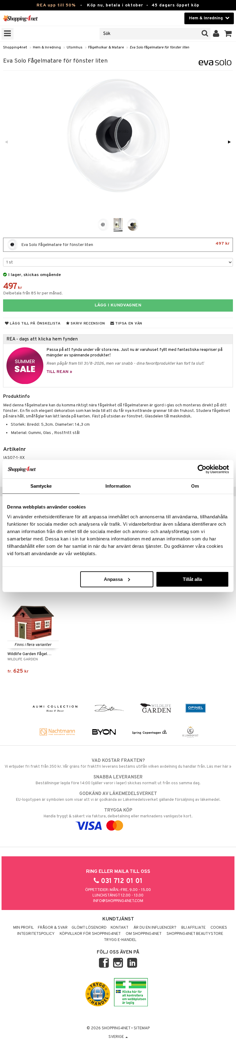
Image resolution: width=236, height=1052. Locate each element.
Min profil (23, 927)
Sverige (116, 1037)
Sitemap (142, 1028)
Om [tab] (195, 486)
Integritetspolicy (36, 933)
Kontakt (119, 927)
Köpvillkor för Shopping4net (90, 933)
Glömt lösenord (89, 927)
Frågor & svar (53, 927)
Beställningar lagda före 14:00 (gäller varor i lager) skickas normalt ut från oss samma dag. (118, 780)
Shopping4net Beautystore (195, 933)
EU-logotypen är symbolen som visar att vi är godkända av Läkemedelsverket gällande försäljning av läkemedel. (118, 796)
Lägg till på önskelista (35, 323)
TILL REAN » (59, 371)
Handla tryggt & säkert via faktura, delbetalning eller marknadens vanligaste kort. (118, 813)
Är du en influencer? (154, 927)
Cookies (218, 927)
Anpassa (113, 579)
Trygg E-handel (120, 940)
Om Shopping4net (144, 933)
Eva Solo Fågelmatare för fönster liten (159, 47)
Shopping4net (15, 47)
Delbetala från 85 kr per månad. (33, 293)
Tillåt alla (192, 579)
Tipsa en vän (128, 323)
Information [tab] (118, 486)
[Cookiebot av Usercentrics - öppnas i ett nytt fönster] (202, 469)
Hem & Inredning (47, 47)
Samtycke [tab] (41, 486)
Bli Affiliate (193, 927)
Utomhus (74, 47)
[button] (228, 34)
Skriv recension (87, 323)
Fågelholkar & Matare (106, 47)
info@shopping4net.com (118, 901)
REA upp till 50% (56, 5)
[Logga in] (216, 34)
